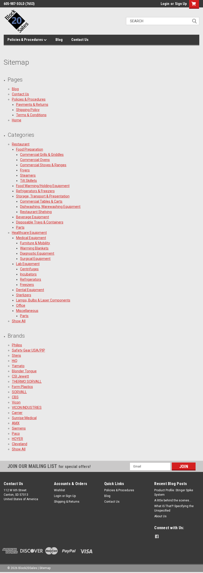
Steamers (28, 175)
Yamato (18, 366)
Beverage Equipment (32, 217)
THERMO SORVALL (27, 381)
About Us (160, 516)
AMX (16, 423)
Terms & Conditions (31, 115)
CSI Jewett (20, 376)
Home (16, 120)
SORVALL (19, 392)
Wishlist (59, 490)
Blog (59, 39)
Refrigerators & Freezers (35, 191)
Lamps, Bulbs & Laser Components (43, 300)
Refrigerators (30, 279)
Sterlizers (23, 295)
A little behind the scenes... (172, 500)
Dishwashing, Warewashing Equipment (50, 207)
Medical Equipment (31, 238)
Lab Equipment (28, 264)
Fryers (25, 170)
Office (20, 305)
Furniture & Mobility (35, 243)
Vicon (16, 402)
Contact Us (79, 39)
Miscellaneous (27, 311)
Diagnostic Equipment (37, 253)
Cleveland (19, 444)
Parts (20, 227)
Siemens (19, 428)
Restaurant (20, 144)
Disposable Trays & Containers (39, 222)
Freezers (27, 285)
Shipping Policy (28, 110)
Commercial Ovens (35, 160)
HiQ (14, 361)
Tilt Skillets (28, 181)
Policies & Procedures (25, 39)
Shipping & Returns (66, 501)
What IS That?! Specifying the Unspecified (174, 508)
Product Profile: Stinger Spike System (173, 492)
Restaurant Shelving (36, 212)
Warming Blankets (34, 248)
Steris (16, 355)
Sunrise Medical (24, 418)
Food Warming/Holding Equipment (43, 186)
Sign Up (181, 4)
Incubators (28, 274)
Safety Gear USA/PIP (28, 350)
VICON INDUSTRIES (27, 407)
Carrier (17, 413)
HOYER (17, 439)
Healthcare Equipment (29, 233)
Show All (18, 321)
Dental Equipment (30, 290)
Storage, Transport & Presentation (43, 196)
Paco (16, 434)
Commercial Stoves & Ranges (43, 165)
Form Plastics (22, 387)
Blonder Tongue (24, 371)
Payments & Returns (32, 105)
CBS (15, 397)
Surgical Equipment (35, 259)
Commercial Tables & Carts (41, 201)
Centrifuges (29, 269)
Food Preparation (29, 149)
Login (165, 4)
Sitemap (45, 568)
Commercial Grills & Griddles (42, 155)
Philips (17, 345)
